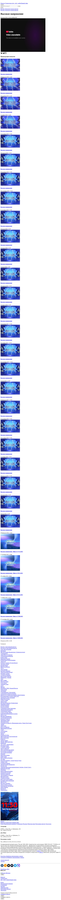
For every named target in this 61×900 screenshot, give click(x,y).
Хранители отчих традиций (8, 697)
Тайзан (2, 724)
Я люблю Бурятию (5, 763)
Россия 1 (3, 9)
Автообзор (3, 691)
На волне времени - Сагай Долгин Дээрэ (11, 760)
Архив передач (14, 9)
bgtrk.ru (39, 851)
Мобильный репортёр (6, 728)
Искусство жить (5, 737)
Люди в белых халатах (6, 784)
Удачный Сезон (4, 684)
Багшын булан (4, 665)
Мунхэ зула (3, 715)
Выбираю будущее (5, 768)
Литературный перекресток (8, 764)
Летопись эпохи (5, 664)
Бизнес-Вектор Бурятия (6, 771)
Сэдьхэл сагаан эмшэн (6, 712)
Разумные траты (5, 745)
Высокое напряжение (6, 74)
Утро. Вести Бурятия (6, 649)
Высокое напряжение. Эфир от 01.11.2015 (12, 594)
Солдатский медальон (6, 717)
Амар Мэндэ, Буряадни (6, 655)
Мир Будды (3, 782)
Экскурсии (48, 824)
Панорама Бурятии (5, 659)
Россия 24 (7, 9)
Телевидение (8, 3)
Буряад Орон (4, 657)
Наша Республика (5, 699)
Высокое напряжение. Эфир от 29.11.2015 (12, 573)
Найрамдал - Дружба (6, 677)
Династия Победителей (6, 672)
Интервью (3, 650)
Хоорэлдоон (4, 701)
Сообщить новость (5, 894)
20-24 (2, 685)
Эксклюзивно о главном (7, 775)
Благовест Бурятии (5, 671)
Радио (2, 824)
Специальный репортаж (7, 656)
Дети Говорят (4, 669)
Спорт (2, 729)
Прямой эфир (20, 3)
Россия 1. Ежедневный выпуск (8, 646)
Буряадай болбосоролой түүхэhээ (9, 713)
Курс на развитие (5, 727)
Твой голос (3, 725)
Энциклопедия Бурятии (7, 709)
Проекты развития (5, 774)
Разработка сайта (5, 869)
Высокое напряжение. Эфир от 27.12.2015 (12, 551)
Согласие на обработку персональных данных (12, 857)
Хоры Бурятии (4, 787)
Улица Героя (4, 689)
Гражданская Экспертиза (7, 786)
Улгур (2, 668)
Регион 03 (3, 788)
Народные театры (5, 755)
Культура (3, 732)
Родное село (4, 766)
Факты (2, 733)
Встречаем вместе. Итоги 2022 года (10, 696)
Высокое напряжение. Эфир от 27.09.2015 (12, 616)
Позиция (3, 754)
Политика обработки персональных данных (12, 856)
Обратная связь (31, 824)
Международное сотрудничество (9, 736)
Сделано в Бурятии (5, 675)
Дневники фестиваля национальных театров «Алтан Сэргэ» (16, 767)
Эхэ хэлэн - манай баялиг (7, 744)
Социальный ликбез (6, 711)
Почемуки (3, 770)
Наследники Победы (6, 676)
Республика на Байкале (6, 751)
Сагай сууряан (4, 700)
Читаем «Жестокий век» (7, 741)
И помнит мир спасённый (7, 780)
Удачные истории (5, 778)
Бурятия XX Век (5, 735)
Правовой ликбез (5, 704)
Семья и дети (4, 762)
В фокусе (3, 739)
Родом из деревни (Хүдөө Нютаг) (9, 663)
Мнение (3, 687)
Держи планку (4, 740)
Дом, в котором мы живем (7, 750)
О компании (19, 824)
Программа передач (40, 824)
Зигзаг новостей (5, 748)
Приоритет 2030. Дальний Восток (9, 688)
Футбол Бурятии (5, 705)
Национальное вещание (10, 824)
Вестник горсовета (5, 783)
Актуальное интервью (6, 752)
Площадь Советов (5, 719)
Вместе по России (5, 667)
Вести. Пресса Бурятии (6, 758)
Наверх (2, 821)
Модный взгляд (4, 776)
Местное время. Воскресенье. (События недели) (13, 652)
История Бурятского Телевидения (9, 703)
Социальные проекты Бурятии (8, 693)
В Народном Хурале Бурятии (8, 660)
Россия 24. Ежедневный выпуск (9, 648)
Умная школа (4, 790)
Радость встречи (5, 707)
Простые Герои (4, 681)
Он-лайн (3, 759)
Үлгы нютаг (4, 683)
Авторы (3, 861)
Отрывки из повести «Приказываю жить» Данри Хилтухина (16, 723)
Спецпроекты (4, 653)
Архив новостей (5, 860)
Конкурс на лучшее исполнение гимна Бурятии (13, 695)
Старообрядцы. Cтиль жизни (8, 692)
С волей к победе (5, 747)
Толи (2, 679)
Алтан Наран (4, 731)
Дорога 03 (3, 661)
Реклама (25, 824)
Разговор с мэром (5, 673)
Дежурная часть (5, 721)
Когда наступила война (6, 779)
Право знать (4, 756)
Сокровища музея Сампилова (8, 708)
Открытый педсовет (6, 772)
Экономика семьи (5, 720)
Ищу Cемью (4, 680)
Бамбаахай (3, 743)
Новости (3, 3)
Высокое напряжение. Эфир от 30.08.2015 (12, 638)
